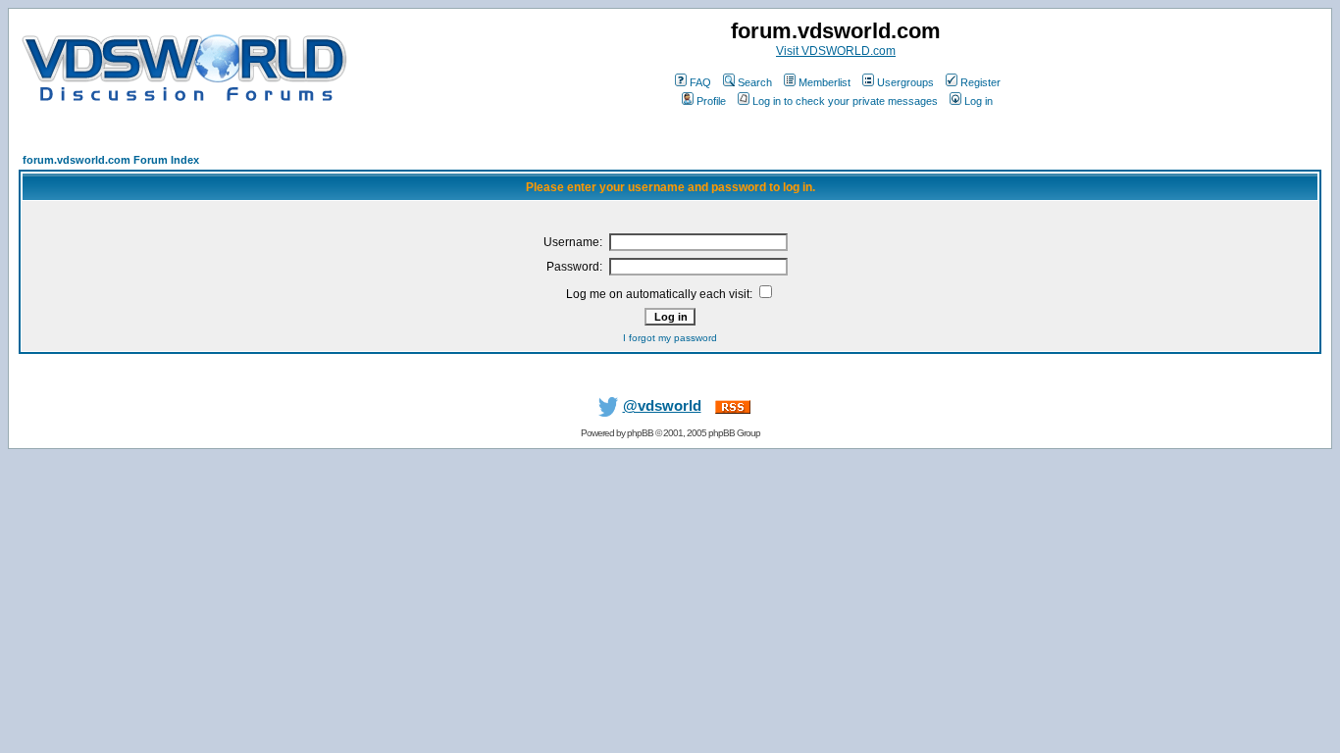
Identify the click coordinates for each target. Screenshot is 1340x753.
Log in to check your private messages (845, 101)
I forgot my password (670, 337)
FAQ (700, 82)
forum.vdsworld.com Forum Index (111, 160)
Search (755, 82)
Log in (978, 101)
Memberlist (824, 82)
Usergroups (905, 82)
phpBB (640, 432)
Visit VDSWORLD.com (836, 51)
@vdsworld (662, 406)
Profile (711, 101)
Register (980, 82)
